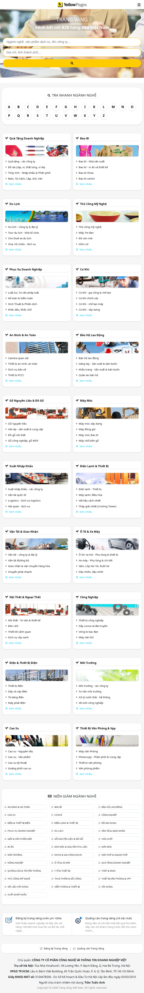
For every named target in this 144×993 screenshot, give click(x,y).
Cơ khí (84, 269)
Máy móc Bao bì (88, 435)
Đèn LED (13, 626)
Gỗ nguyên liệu (17, 423)
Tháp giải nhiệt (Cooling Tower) (97, 506)
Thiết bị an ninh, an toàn (22, 363)
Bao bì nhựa (86, 172)
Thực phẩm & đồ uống (67, 878)
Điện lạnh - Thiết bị (90, 489)
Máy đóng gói (87, 429)
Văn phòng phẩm (89, 768)
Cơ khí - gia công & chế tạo (95, 292)
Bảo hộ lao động (92, 335)
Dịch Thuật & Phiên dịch (22, 304)
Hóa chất (107, 838)
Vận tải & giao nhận (23, 532)
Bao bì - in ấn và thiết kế (93, 167)
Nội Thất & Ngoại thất (25, 597)
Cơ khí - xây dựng (89, 309)
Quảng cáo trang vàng (108, 918)
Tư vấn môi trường (90, 691)
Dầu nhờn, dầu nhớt (91, 571)
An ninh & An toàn (22, 335)
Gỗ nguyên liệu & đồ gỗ (26, 401)
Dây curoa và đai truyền (93, 626)
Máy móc (86, 401)
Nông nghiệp (15, 862)
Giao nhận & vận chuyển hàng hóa (29, 566)
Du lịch (14, 204)
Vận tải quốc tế (17, 495)
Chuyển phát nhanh (20, 571)
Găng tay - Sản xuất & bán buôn (98, 363)
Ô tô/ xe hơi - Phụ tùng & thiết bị (98, 554)
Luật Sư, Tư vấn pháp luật (23, 292)
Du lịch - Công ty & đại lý (23, 227)
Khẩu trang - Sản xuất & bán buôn (99, 369)
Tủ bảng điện (16, 697)
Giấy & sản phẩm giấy (20, 838)
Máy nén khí (86, 637)
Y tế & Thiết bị (62, 870)
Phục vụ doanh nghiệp (25, 269)
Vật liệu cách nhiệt (90, 500)
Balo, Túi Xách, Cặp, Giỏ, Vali (25, 178)
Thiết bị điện (15, 686)
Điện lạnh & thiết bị (94, 466)
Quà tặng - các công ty (21, 161)
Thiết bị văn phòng (90, 762)
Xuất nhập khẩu (21, 466)
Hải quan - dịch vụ (19, 506)
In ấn (11, 846)
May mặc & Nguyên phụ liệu (70, 846)
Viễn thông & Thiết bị (67, 886)
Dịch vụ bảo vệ (17, 369)
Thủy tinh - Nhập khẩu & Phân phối (29, 172)
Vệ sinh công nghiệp (91, 703)
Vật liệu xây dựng (18, 886)
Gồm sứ (83, 244)
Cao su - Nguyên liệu (20, 751)
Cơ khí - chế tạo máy (91, 304)
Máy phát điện (16, 703)
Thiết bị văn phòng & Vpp (98, 728)
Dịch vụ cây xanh (18, 637)
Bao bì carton (87, 178)
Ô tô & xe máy (90, 532)
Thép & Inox (109, 870)
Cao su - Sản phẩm (19, 757)
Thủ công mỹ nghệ (93, 204)
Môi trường (88, 663)
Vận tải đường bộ (18, 560)
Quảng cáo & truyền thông (24, 870)
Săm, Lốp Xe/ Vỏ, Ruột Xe (94, 566)
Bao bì (84, 138)
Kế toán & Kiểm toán (20, 298)
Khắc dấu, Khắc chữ (20, 309)
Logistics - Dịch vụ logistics (24, 500)
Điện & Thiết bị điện (23, 663)
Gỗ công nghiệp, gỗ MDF (23, 440)
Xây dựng (107, 886)
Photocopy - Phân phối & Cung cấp (100, 757)
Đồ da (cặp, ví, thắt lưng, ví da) (26, 167)
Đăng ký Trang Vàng (56, 948)
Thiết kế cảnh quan (19, 631)
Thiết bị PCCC (16, 375)
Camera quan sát (18, 358)
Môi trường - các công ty (93, 686)
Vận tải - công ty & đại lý (22, 554)
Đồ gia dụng (109, 822)
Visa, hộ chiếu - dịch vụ (22, 244)
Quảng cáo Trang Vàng (90, 948)
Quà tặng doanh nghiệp (26, 138)
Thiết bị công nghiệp (91, 620)
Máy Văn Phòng (88, 751)
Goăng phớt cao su (19, 768)
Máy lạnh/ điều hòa (90, 495)
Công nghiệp (89, 597)
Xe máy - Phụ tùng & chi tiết (95, 560)
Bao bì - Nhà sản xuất (91, 161)
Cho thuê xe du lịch (19, 238)
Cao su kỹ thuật (17, 762)
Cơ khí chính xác (88, 298)
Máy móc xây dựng (90, 423)
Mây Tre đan (86, 232)
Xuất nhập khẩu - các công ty (25, 489)
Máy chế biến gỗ (89, 440)
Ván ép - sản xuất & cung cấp (25, 429)
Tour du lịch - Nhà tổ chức (23, 232)
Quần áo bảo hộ (88, 375)
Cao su (14, 728)
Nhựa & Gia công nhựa (68, 854)
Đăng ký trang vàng (38, 918)
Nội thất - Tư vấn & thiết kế (24, 620)
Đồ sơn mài (86, 238)
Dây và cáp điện (17, 691)
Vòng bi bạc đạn (88, 631)
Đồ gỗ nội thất (16, 435)
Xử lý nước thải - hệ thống (94, 697)
